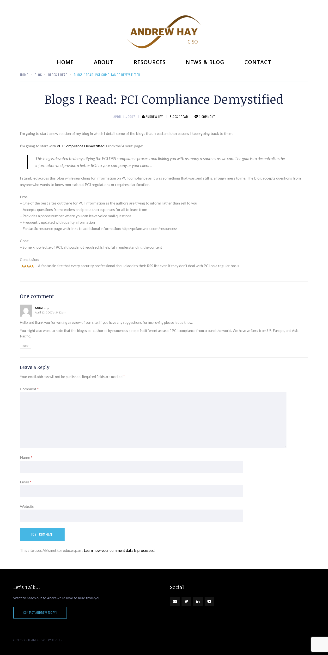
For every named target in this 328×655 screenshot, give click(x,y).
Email (25, 482)
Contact (257, 62)
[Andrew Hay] (164, 31)
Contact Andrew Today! (40, 612)
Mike (39, 308)
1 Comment (207, 116)
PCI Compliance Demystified (80, 146)
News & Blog (205, 62)
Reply (26, 345)
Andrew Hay (154, 116)
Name (26, 457)
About (104, 62)
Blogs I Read (179, 116)
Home (65, 62)
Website (27, 506)
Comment (29, 388)
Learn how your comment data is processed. (119, 550)
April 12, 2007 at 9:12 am (50, 312)
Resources (150, 62)
